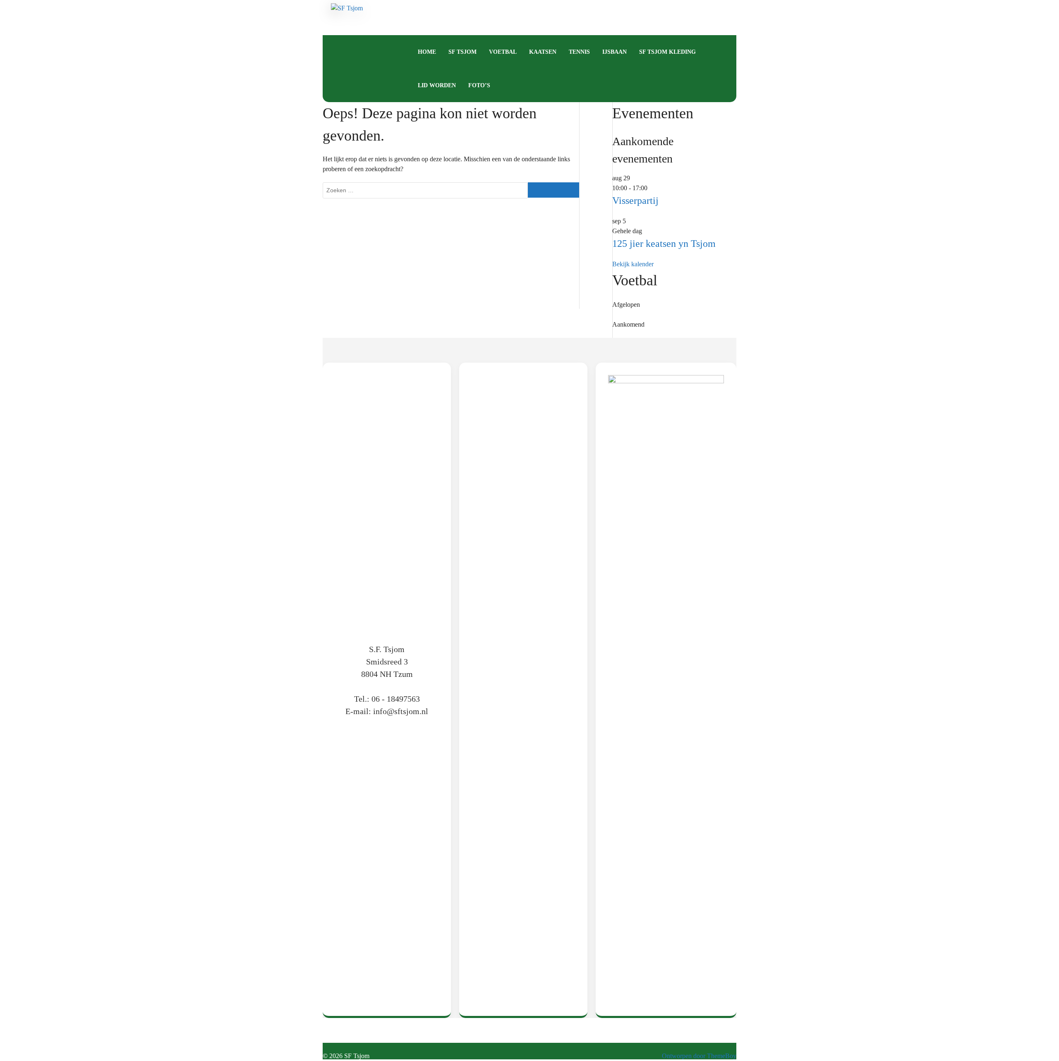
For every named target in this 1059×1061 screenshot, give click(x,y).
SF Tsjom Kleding (667, 52)
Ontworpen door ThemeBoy (699, 1055)
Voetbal (503, 52)
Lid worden (437, 85)
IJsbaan (614, 52)
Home (427, 52)
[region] (523, 685)
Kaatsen (542, 52)
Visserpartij (635, 200)
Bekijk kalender (633, 264)
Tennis (579, 52)
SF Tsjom (462, 52)
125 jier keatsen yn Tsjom (664, 243)
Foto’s (479, 85)
